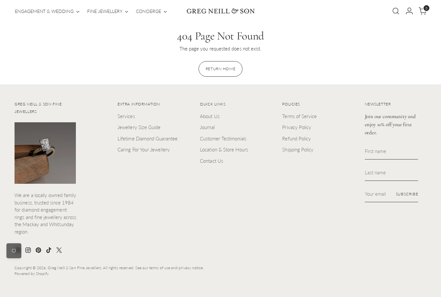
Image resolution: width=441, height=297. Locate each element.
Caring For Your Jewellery (144, 149)
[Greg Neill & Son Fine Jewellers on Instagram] (29, 251)
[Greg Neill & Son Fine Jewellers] (220, 11)
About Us (210, 116)
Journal (207, 127)
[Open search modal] (395, 11)
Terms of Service (299, 116)
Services (126, 116)
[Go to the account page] (409, 11)
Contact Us (211, 161)
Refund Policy (296, 138)
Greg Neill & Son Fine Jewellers (74, 268)
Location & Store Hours (224, 149)
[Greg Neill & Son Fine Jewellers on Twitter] (60, 251)
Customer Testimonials (223, 138)
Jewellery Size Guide (139, 127)
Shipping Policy (297, 149)
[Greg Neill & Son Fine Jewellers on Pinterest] (39, 251)
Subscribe (407, 194)
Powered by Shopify (32, 273)
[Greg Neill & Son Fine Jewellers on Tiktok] (49, 251)
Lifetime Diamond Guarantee (148, 138)
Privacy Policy (296, 127)
